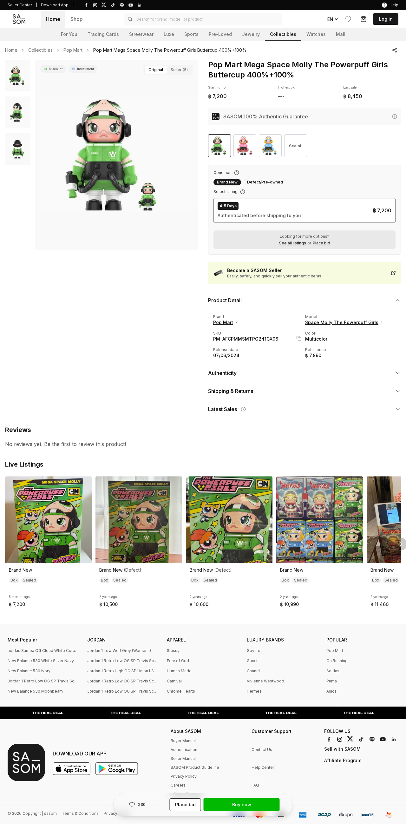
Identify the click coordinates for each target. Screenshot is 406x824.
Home (53, 19)
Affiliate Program (342, 760)
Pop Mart (72, 50)
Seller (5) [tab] (179, 69)
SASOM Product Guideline (195, 767)
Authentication (184, 749)
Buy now (241, 804)
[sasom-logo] (19, 19)
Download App (55, 5)
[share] (394, 50)
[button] (203, 19)
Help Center (263, 767)
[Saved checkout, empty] (363, 19)
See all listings (292, 243)
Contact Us (262, 749)
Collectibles (40, 50)
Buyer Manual (183, 740)
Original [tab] (155, 69)
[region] (116, 155)
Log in (386, 19)
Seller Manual (183, 758)
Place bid (321, 243)
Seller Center (20, 5)
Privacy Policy (184, 776)
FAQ (255, 785)
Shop (76, 19)
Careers (178, 785)
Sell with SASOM (342, 749)
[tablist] (168, 70)
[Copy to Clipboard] (298, 338)
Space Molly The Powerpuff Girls (341, 322)
